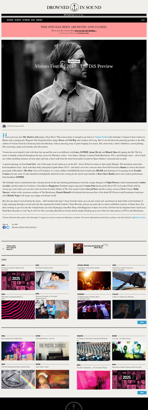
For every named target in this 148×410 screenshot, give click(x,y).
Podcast (39, 20)
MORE (141, 322)
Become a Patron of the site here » (24, 227)
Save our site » (74, 15)
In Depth (18, 20)
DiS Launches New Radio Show (11, 338)
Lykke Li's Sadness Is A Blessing (123, 297)
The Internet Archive (83, 33)
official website (138, 217)
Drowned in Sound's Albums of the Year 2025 (126, 367)
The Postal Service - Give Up (45, 338)
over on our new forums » (85, 30)
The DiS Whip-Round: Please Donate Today (15, 367)
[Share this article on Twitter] (7, 227)
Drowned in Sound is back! (44, 268)
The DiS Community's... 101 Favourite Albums (92, 368)
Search (143, 20)
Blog (33, 20)
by (10, 126)
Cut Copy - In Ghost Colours (121, 338)
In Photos (26, 20)
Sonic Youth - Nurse (42, 367)
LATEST (3, 260)
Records (10, 20)
